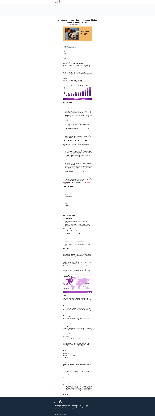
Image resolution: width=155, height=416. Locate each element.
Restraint (65, 53)
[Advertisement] (77, 9)
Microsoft (66, 192)
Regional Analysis (66, 51)
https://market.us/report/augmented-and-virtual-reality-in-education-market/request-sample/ (76, 81)
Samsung (66, 210)
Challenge (65, 55)
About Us (87, 404)
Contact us (65, 58)
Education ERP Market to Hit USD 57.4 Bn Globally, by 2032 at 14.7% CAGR (76, 371)
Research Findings (66, 46)
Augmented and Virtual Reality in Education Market (72, 60)
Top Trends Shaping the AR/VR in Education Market (70, 47)
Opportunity (65, 54)
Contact (97, 1)
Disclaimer (87, 406)
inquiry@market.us (70, 359)
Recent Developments (66, 49)
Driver (64, 52)
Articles (88, 1)
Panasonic (66, 198)
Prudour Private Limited (75, 24)
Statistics (92, 1)
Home (87, 402)
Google (66, 190)
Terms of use (88, 407)
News (64, 380)
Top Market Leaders (66, 48)
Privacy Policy (88, 409)
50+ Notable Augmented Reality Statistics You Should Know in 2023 (75, 374)
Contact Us (87, 405)
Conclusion (65, 57)
